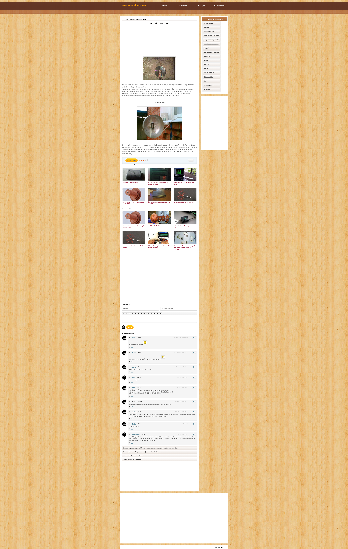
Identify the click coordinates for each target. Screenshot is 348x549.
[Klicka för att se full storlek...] (159, 140)
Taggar (202, 6)
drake (133, 337)
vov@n (134, 367)
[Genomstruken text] (132, 313)
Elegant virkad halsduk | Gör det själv (133, 456)
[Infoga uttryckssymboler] (145, 313)
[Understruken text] (129, 313)
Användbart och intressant (211, 44)
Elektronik (206, 27)
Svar (132, 347)
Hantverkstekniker (209, 85)
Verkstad (206, 60)
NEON (133, 377)
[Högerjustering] (141, 313)
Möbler (206, 68)
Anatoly (134, 412)
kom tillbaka (132, 160)
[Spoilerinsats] (160, 313)
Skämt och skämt (208, 77)
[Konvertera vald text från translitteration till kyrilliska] (157, 313)
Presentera (207, 89)
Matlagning (207, 56)
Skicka (130, 327)
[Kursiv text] (126, 313)
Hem (165, 6)
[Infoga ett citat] (154, 313)
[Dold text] (151, 313)
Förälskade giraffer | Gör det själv (132, 460)
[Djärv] (123, 313)
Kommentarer (220, 6)
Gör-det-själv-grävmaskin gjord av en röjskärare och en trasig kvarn (142, 452)
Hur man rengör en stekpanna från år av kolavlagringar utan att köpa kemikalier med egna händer (151, 448)
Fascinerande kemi (209, 31)
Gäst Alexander (136, 434)
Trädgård (206, 48)
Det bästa (183, 6)
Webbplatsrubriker (215, 19)
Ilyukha (134, 424)
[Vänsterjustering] (135, 313)
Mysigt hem (207, 64)
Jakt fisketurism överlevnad (211, 52)
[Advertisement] (159, 37)
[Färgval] (148, 313)
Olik (205, 81)
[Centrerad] (138, 313)
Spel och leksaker (209, 73)
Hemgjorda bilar (208, 23)
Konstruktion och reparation (211, 36)
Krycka (134, 352)
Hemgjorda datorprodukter (211, 40)
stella (133, 387)
